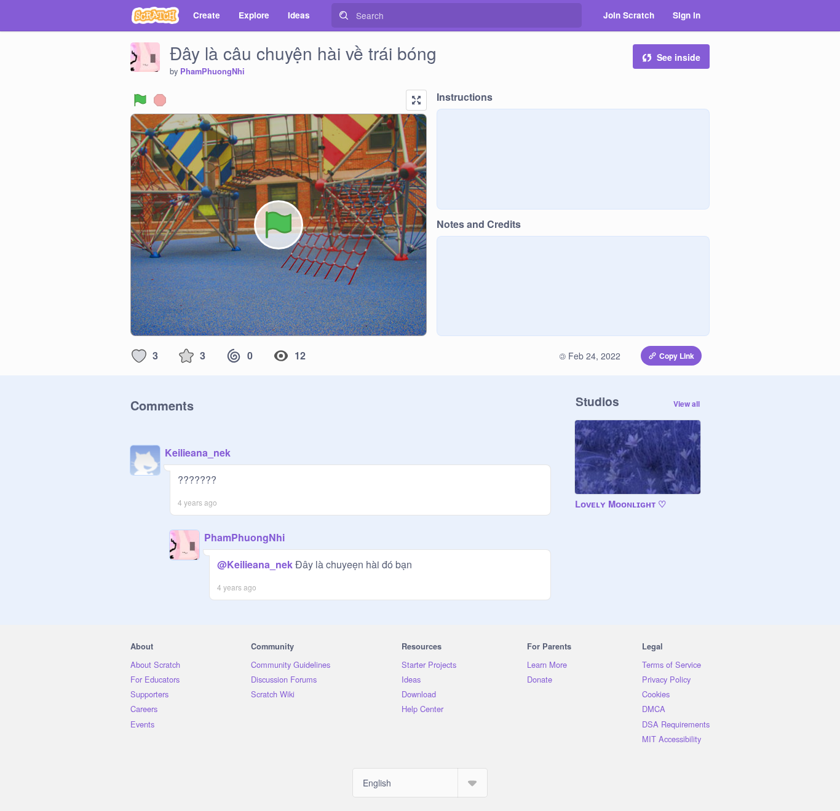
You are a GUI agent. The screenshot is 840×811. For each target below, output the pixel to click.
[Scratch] (155, 15)
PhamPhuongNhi (212, 71)
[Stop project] (160, 100)
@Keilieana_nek (255, 564)
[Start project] (140, 100)
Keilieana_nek (198, 452)
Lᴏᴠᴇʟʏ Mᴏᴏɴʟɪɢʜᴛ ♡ (620, 504)
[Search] (343, 15)
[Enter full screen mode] (416, 100)
